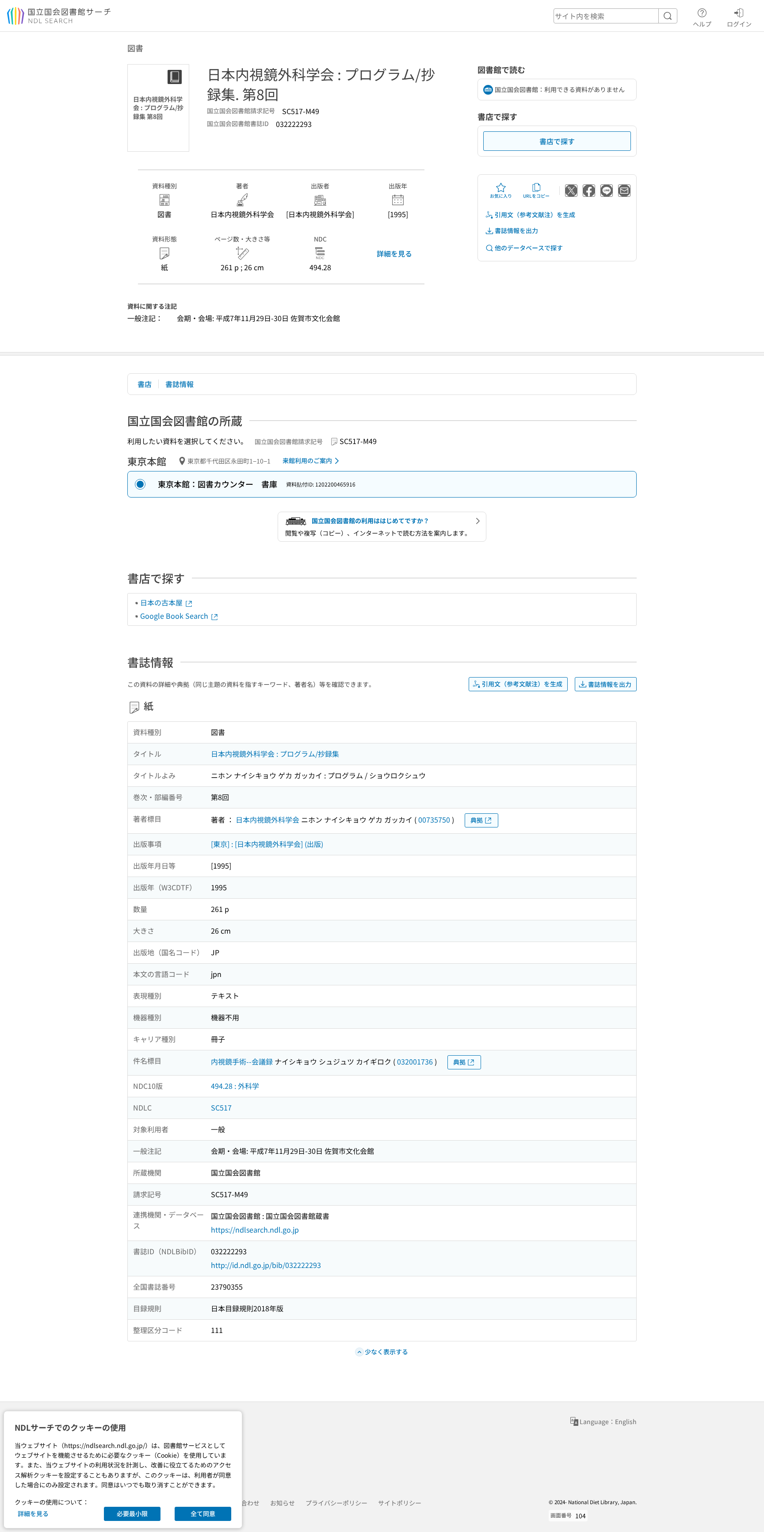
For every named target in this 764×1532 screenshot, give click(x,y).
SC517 (221, 1107)
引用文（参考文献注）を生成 (535, 214)
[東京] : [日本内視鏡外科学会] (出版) (267, 844)
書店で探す (557, 141)
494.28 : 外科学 (235, 1085)
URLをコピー (536, 195)
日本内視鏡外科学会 (267, 819)
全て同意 (203, 1513)
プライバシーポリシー (336, 1502)
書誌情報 (179, 384)
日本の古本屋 (162, 602)
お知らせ (282, 1502)
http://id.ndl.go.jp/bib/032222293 (266, 1265)
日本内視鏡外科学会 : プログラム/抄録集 (275, 753)
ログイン (739, 23)
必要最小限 (132, 1513)
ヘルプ (702, 23)
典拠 (476, 820)
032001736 (415, 1061)
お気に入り (501, 195)
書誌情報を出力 (516, 230)
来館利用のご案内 (307, 460)
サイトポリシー (399, 1502)
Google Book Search (175, 615)
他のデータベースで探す (529, 247)
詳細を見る (394, 253)
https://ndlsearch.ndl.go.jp (255, 1229)
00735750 (434, 819)
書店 (145, 384)
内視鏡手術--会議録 (242, 1061)
